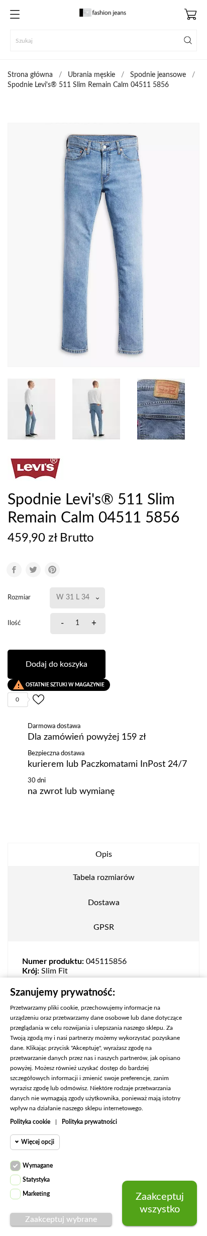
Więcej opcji (37, 1142)
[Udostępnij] (14, 569)
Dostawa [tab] (104, 903)
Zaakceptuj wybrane (61, 1219)
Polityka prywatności (89, 1122)
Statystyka (36, 1180)
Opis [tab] (103, 854)
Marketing (36, 1194)
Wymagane (38, 1166)
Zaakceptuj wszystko (160, 1203)
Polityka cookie (30, 1122)
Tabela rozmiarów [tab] (104, 877)
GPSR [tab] (103, 927)
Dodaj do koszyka (56, 664)
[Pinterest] (52, 569)
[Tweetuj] (33, 569)
